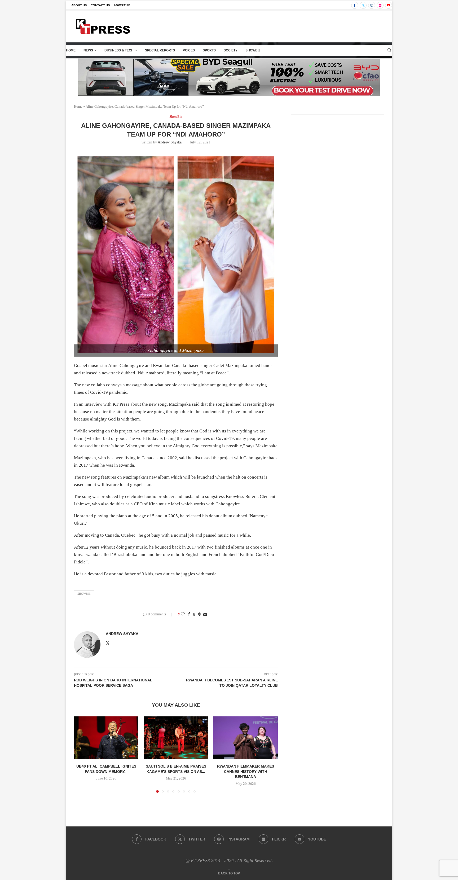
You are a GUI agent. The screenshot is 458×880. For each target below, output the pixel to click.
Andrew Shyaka (170, 142)
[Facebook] (354, 5)
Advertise (122, 5)
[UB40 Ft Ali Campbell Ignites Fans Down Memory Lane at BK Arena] (106, 737)
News (88, 50)
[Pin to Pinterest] (199, 614)
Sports (209, 50)
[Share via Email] (205, 614)
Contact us (100, 5)
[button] (81, 754)
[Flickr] (380, 5)
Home (71, 50)
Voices (189, 50)
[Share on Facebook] (189, 614)
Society (230, 50)
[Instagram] (371, 5)
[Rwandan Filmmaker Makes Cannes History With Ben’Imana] (245, 737)
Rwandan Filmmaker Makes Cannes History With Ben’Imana (245, 771)
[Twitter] (363, 5)
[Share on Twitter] (194, 614)
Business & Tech (119, 50)
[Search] (389, 50)
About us (79, 5)
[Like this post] (183, 614)
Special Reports (160, 50)
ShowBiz (252, 50)
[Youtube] (388, 5)
